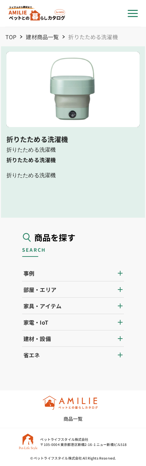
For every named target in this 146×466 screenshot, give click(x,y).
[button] (73, 273)
